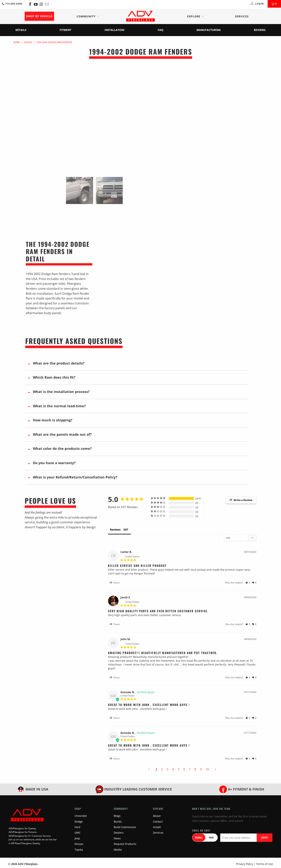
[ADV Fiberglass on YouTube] (35, 4)
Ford (77, 827)
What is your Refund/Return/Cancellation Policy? (75, 477)
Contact (158, 821)
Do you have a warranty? (54, 463)
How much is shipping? (52, 420)
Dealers (118, 832)
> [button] (215, 769)
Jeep (77, 838)
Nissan (79, 844)
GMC (78, 832)
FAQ (160, 30)
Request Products (125, 844)
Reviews (260, 30)
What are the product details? (58, 363)
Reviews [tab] (115, 529)
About (157, 816)
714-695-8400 (13, 3)
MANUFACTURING (209, 30)
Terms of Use (264, 864)
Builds (118, 821)
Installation (114, 30)
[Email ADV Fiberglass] (46, 4)
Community (87, 16)
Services (242, 16)
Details (20, 30)
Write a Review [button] (243, 500)
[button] (248, 582)
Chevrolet (81, 816)
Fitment (65, 30)
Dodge (79, 821)
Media (118, 849)
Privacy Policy (244, 864)
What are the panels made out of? (62, 434)
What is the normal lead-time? (59, 406)
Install (157, 827)
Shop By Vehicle (39, 16)
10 (207, 769)
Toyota (79, 849)
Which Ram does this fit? (54, 377)
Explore (194, 16)
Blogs (117, 816)
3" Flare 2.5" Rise (209, 99)
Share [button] (116, 582)
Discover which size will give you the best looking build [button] (207, 114)
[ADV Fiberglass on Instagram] (41, 4)
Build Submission (125, 827)
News (117, 838)
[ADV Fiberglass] (140, 16)
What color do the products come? (62, 448)
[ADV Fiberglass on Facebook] (30, 4)
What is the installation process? (61, 391)
